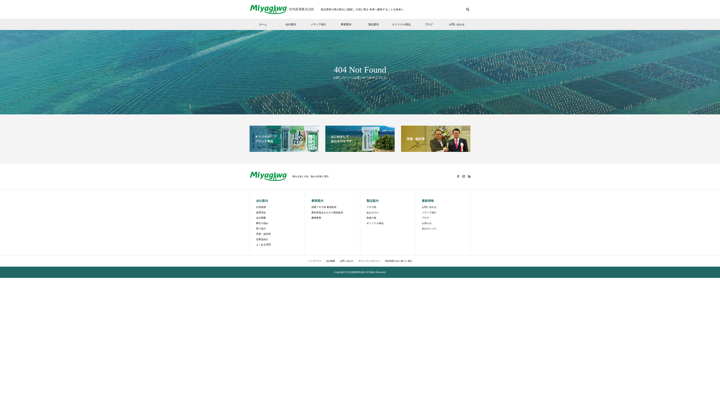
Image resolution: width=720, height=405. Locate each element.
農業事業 (316, 217)
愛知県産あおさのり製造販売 (327, 212)
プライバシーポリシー (369, 260)
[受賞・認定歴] (435, 150)
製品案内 (373, 24)
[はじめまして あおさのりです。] (360, 150)
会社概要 (261, 217)
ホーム (263, 24)
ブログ (429, 24)
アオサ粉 (371, 207)
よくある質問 (263, 244)
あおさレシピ (429, 228)
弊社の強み (262, 223)
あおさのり (373, 212)
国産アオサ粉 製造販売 (323, 207)
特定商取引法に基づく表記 (398, 260)
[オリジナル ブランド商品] (284, 150)
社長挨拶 (261, 207)
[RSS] (469, 176)
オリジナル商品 (401, 24)
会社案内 (291, 24)
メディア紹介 (318, 24)
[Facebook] (458, 176)
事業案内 (346, 24)
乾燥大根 (371, 217)
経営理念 (261, 212)
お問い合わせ (457, 24)
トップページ (314, 260)
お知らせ (427, 223)
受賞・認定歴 (263, 234)
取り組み (261, 228)
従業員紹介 (262, 239)
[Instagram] (463, 176)
